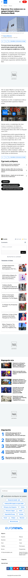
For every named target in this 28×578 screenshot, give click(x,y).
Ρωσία (5, 517)
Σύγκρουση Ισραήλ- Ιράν (14, 500)
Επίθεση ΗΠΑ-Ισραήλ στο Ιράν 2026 (14, 503)
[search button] (25, 490)
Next (2, 543)
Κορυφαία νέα (7, 360)
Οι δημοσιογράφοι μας (6, 552)
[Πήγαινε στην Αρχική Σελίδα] (5, 2)
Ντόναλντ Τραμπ (10, 510)
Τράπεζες (5, 181)
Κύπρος (13, 517)
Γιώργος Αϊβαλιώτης (7, 35)
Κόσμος (10, 5)
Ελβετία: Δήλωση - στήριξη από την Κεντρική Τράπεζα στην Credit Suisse (12, 176)
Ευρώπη (3, 536)
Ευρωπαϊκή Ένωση (10, 514)
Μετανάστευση (14, 521)
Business (3, 540)
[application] (14, 24)
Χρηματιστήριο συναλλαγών (10, 185)
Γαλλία (22, 507)
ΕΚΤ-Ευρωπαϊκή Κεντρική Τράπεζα (12, 188)
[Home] (1, 5)
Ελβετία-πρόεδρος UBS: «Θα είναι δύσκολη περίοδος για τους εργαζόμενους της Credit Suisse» (12, 170)
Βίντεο (2, 549)
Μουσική (22, 517)
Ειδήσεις (5, 5)
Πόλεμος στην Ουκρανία (10, 507)
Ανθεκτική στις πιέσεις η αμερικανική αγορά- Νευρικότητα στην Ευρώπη (10, 165)
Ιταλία (20, 510)
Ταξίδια (3, 546)
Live (25, 1)
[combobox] (14, 490)
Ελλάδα (21, 514)
